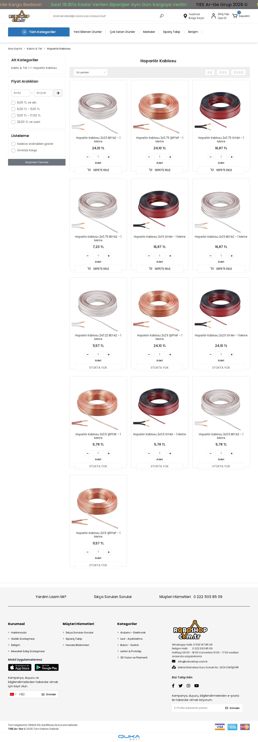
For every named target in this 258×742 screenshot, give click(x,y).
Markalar (149, 32)
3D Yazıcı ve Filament (133, 657)
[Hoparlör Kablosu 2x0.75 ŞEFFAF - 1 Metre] (159, 108)
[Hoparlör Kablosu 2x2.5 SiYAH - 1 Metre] (221, 306)
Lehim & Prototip (130, 651)
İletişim (193, 32)
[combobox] (13, 694)
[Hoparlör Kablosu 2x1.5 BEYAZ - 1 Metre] (221, 207)
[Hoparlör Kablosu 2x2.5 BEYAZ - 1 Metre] (98, 108)
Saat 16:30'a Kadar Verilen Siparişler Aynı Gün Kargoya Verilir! (119, 4)
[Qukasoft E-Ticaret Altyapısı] (129, 737)
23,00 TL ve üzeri (28, 122)
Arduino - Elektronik (133, 632)
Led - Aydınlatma (131, 639)
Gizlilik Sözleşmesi (23, 639)
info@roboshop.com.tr (193, 661)
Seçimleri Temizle (36, 162)
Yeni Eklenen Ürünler (88, 32)
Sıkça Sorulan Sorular (113, 596)
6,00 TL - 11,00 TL (28, 109)
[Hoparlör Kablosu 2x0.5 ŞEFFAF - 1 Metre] (98, 404)
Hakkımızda (18, 632)
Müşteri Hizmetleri (190, 596)
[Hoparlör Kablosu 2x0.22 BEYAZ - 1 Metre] (98, 306)
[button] (241, 16)
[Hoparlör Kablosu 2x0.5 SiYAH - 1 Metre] (159, 404)
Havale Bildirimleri (77, 645)
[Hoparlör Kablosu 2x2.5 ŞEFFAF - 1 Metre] (159, 306)
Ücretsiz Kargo (27, 150)
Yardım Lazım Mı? (51, 596)
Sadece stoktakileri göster (35, 144)
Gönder (51, 694)
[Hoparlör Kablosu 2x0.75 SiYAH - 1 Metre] (221, 108)
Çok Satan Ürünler (122, 32)
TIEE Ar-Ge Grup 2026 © (222, 4)
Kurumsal (16, 624)
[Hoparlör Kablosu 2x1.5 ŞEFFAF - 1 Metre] (98, 503)
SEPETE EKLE (101, 170)
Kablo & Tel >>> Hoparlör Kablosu (34, 68)
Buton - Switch (129, 645)
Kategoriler (127, 624)
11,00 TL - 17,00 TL (29, 115)
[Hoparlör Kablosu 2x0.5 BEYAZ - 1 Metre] (221, 404)
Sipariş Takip (171, 32)
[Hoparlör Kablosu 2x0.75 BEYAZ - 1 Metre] (98, 207)
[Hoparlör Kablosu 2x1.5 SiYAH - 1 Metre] (159, 207)
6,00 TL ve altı (26, 103)
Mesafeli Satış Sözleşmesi (28, 651)
